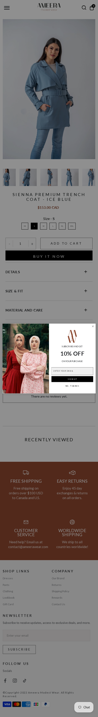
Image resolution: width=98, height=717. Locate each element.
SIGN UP (72, 379)
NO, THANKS (72, 386)
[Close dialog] (93, 326)
